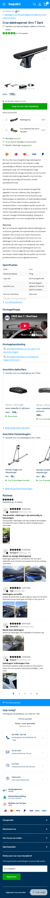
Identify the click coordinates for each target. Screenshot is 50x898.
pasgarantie (26, 145)
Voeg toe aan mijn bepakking (25, 106)
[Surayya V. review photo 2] (35, 574)
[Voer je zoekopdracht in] (34, 4)
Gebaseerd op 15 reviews (12, 502)
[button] (31, 693)
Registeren (11, 876)
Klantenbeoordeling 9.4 (14, 11)
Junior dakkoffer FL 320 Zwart (17, 408)
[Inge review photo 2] (21, 609)
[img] (15, 509)
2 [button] (19, 693)
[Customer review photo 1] (6, 536)
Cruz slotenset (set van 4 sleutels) (29, 130)
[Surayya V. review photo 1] (13, 574)
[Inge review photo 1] (9, 609)
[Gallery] (25, 63)
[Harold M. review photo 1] (13, 643)
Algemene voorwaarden (16, 892)
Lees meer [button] (7, 525)
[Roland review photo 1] (10, 681)
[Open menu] (4, 4)
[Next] (44, 58)
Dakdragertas (25, 120)
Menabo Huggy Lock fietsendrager (13, 471)
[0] (45, 4)
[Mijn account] (39, 4)
